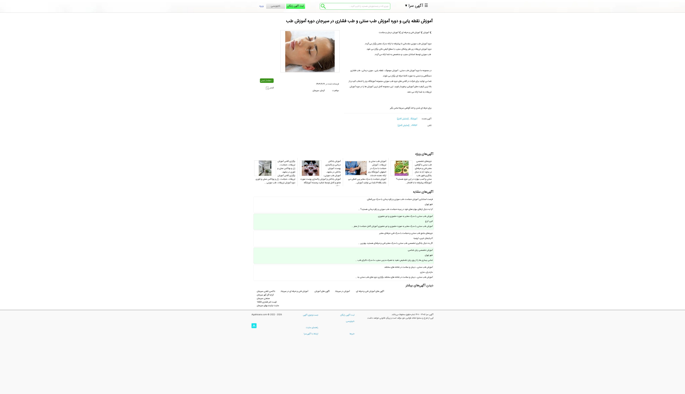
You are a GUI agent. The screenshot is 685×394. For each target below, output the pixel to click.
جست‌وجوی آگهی (310, 315)
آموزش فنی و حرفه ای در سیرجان (294, 291)
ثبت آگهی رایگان (295, 6)
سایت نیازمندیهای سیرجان (268, 305)
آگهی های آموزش (321, 291)
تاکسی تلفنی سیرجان (266, 291)
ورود (261, 6)
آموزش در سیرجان (342, 291)
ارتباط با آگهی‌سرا (311, 334)
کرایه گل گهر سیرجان (265, 295)
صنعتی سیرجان (263, 298)
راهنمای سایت (312, 327)
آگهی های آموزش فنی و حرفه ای (370, 291)
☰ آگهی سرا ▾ (416, 6)
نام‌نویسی (275, 6)
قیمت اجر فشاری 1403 (266, 302)
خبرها (352, 334)
